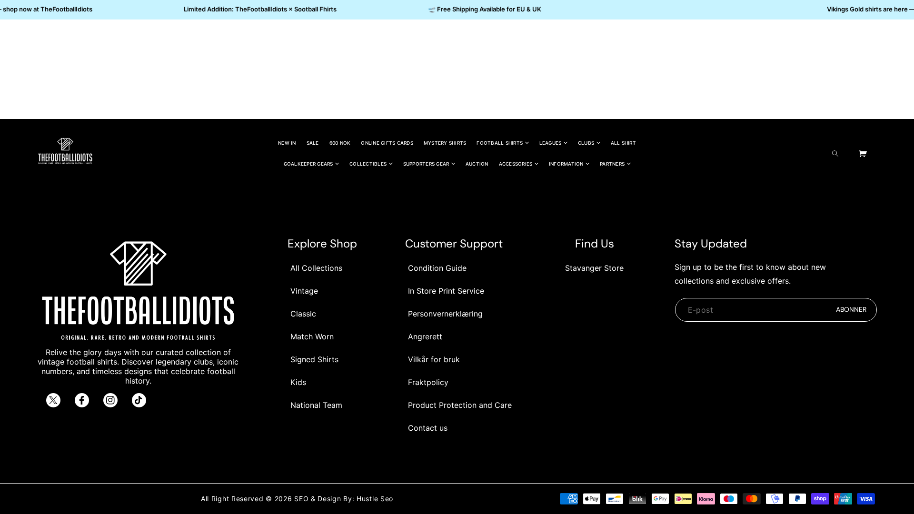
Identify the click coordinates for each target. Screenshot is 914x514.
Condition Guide (437, 268)
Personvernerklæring (445, 313)
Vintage (304, 291)
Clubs (586, 143)
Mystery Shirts (445, 143)
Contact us (427, 428)
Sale (313, 143)
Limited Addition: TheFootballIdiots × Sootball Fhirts (256, 9)
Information (566, 164)
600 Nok (340, 143)
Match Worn (312, 336)
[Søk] (837, 153)
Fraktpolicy (428, 382)
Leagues (550, 143)
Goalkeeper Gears (308, 164)
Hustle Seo (375, 498)
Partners (612, 164)
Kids (298, 382)
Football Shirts (500, 143)
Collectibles (368, 164)
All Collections (316, 268)
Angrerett (425, 336)
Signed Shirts (314, 359)
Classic (303, 313)
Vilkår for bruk (434, 359)
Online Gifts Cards (387, 143)
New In (287, 143)
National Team (316, 405)
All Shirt (623, 143)
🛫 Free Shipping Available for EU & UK (480, 9)
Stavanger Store (594, 268)
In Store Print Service (446, 291)
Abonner (851, 309)
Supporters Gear (426, 164)
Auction (477, 164)
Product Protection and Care (460, 405)
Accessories (516, 164)
